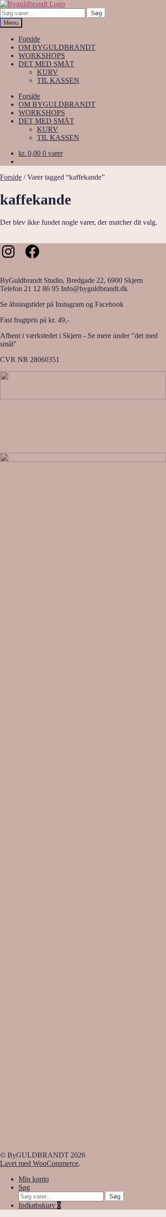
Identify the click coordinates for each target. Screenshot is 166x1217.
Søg (96, 13)
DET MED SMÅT (46, 64)
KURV (47, 72)
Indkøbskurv (39, 1205)
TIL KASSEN (58, 80)
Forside (29, 39)
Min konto (33, 1179)
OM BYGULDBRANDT (56, 47)
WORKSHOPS (41, 55)
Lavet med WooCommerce (39, 1163)
